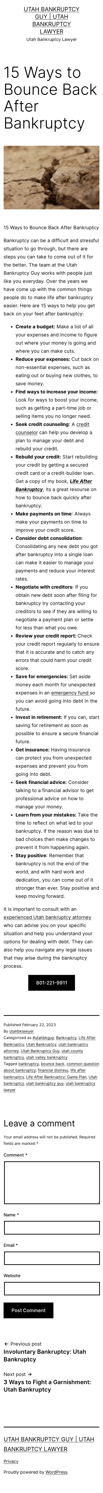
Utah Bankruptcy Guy (40, 1050)
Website (12, 1275)
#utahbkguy (43, 1037)
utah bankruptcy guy (44, 1083)
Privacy (11, 1461)
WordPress (56, 1472)
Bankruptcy (66, 1037)
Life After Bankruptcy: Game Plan (56, 1076)
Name (11, 1214)
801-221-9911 (51, 983)
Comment (15, 1154)
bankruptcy (28, 1063)
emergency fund (70, 693)
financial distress (53, 1070)
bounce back (52, 1063)
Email (11, 1245)
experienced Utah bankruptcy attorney (47, 917)
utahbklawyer (21, 1031)
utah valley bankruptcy (47, 1057)
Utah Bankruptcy (41, 1044)
